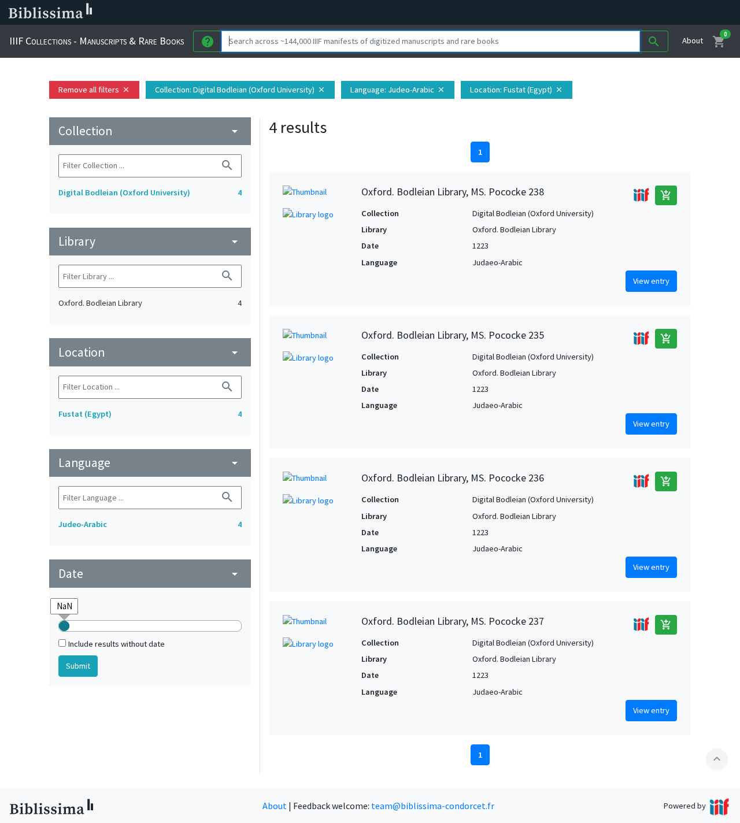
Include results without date (116, 644)
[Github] (629, 12)
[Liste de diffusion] (536, 12)
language (150, 462)
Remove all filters (94, 89)
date (150, 573)
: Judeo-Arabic (397, 89)
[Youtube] (610, 12)
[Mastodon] (592, 12)
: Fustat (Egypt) (516, 89)
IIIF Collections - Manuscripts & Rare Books (96, 40)
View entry (651, 281)
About (692, 40)
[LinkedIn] (555, 12)
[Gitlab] (647, 12)
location (150, 352)
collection (150, 131)
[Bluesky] (573, 12)
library (150, 241)
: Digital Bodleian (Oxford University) (240, 89)
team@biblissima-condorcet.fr (432, 805)
